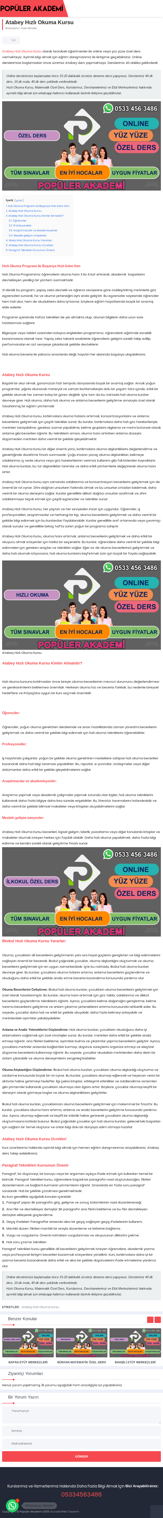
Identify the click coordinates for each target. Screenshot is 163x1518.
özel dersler (29, 28)
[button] (12, 1505)
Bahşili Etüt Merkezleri (135, 1362)
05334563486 (81, 1494)
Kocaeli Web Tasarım (65, 1511)
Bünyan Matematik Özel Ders (81, 1362)
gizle (19, 200)
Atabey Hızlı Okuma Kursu (22, 51)
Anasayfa (12, 28)
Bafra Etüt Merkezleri (28, 1362)
